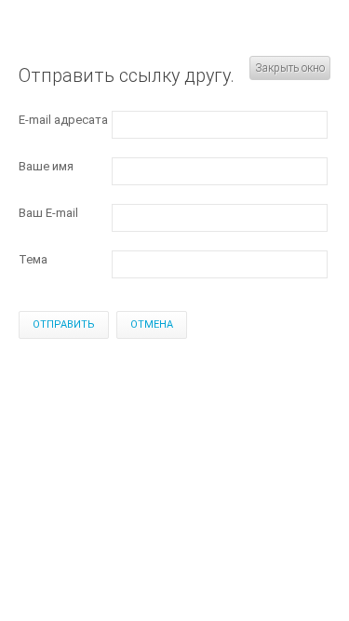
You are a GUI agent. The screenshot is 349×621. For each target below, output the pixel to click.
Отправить (64, 324)
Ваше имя (46, 166)
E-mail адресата (63, 120)
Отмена (151, 324)
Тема (33, 259)
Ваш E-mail (48, 213)
